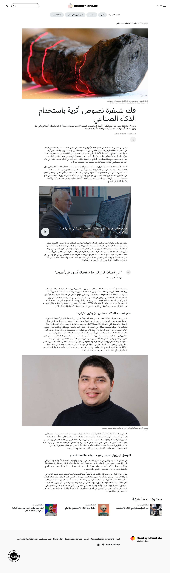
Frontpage (144, 23)
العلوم (135, 23)
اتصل (118, 539)
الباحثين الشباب (94, 460)
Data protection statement (102, 539)
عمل (102, 14)
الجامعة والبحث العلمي (123, 23)
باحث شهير (67, 150)
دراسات (91, 14)
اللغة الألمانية (57, 14)
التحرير (86, 539)
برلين (92, 321)
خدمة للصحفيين (45, 539)
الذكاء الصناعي (54, 175)
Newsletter (58, 539)
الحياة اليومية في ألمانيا (75, 14)
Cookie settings (113, 544)
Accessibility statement (27, 539)
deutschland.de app (73, 539)
